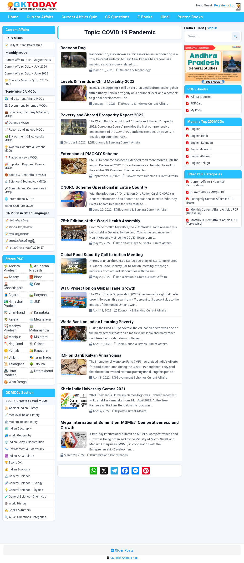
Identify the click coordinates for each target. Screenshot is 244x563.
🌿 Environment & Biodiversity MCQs (24, 138)
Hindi (165, 17)
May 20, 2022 (102, 277)
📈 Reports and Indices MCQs (24, 129)
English (195, 129)
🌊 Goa (34, 284)
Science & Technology (135, 70)
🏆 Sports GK (13, 462)
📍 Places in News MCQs (21, 157)
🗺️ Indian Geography (18, 428)
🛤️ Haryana (38, 295)
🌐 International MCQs (19, 199)
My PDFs (196, 110)
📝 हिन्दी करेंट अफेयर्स (16, 220)
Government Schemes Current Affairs (152, 176)
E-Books (144, 17)
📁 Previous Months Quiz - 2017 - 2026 (26, 82)
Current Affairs (40, 17)
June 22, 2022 (103, 209)
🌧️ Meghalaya (40, 319)
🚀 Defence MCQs (17, 122)
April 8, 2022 (102, 377)
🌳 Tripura (37, 364)
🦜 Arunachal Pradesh (39, 268)
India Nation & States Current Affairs (142, 277)
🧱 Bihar (35, 277)
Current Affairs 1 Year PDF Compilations (205, 183)
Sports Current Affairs (131, 411)
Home (13, 17)
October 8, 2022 (75, 142)
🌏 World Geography (18, 435)
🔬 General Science (17, 476)
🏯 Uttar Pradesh (10, 373)
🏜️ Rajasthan (39, 350)
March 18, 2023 (104, 70)
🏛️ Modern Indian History (21, 422)
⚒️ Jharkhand (14, 312)
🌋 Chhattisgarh (13, 286)
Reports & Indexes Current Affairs (145, 103)
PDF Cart (196, 103)
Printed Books (190, 17)
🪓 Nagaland (13, 344)
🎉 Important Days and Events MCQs (24, 166)
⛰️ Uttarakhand (41, 371)
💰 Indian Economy (17, 469)
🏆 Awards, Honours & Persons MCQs (25, 149)
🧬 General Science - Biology (23, 483)
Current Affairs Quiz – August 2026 (28, 60)
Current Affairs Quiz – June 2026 (26, 73)
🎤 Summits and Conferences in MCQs (26, 190)
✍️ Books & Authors (18, 510)
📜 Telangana (14, 364)
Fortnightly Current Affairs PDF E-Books (209, 200)
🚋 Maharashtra (39, 328)
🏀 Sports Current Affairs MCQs (25, 175)
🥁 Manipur (12, 337)
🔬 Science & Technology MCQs (26, 181)
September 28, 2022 (107, 176)
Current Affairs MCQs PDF (207, 192)
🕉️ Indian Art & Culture (19, 456)
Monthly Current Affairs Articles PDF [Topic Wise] (212, 222)
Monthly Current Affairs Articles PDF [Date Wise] (212, 211)
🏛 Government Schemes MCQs (26, 105)
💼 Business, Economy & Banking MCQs (27, 114)
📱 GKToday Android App (122, 557)
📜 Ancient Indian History (21, 408)
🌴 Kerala (11, 319)
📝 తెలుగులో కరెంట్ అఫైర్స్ (20, 240)
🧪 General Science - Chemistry (25, 496)
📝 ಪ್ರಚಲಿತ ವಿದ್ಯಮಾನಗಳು (19, 227)
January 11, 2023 (105, 103)
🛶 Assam (11, 277)
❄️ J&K (34, 301)
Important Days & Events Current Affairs (144, 243)
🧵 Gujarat (12, 295)
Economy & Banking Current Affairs (116, 142)
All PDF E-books (200, 97)
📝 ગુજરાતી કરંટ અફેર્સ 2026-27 (24, 247)
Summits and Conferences (109, 455)
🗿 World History (15, 503)
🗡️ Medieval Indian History (22, 415)
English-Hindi (199, 136)
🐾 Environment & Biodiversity (24, 449)
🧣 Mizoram (38, 337)
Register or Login (226, 5)
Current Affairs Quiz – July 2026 (26, 66)
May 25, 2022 (102, 243)
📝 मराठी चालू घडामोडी (17, 234)
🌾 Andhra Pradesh (12, 268)
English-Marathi (200, 149)
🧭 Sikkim (11, 357)
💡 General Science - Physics (24, 490)
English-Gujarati (200, 156)
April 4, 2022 (102, 411)
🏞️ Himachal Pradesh (13, 304)
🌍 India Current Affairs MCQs (24, 98)
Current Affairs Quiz (79, 17)
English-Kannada (201, 142)
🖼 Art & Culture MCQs (19, 205)
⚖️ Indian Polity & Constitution (24, 442)
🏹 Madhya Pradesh (12, 328)
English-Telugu (200, 163)
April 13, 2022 (103, 310)
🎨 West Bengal (15, 382)
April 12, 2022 (103, 344)
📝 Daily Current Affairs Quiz (23, 45)
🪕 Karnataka (39, 312)
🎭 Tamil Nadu (40, 357)
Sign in (212, 28)
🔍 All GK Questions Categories (25, 517)
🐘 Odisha (37, 344)
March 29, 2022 (75, 455)
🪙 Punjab (11, 350)
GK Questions (117, 17)
